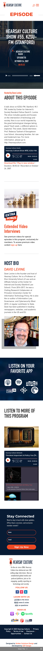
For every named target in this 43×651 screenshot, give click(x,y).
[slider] (36, 75)
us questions (21, 605)
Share (35, 159)
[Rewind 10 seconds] (13, 156)
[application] (21, 76)
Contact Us (28, 634)
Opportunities (16, 634)
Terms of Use (18, 631)
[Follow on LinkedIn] (25, 592)
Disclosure (30, 631)
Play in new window (25, 163)
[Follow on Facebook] (17, 592)
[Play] (6, 76)
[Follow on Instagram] (21, 592)
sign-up (14, 245)
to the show (21, 600)
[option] (21, 479)
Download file (10, 163)
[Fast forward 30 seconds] (21, 156)
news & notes (21, 602)
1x (17, 156)
